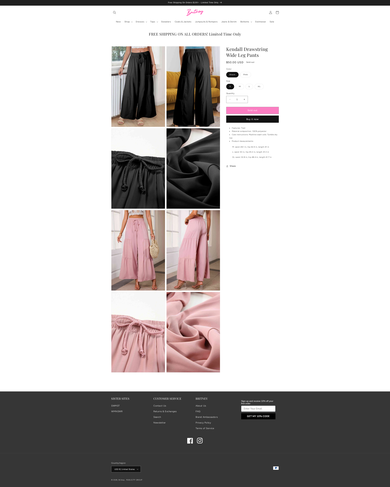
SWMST (115, 405)
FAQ (198, 411)
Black (234, 75)
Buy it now (252, 119)
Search (157, 417)
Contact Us (159, 405)
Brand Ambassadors (207, 417)
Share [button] (233, 166)
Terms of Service (205, 428)
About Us (201, 405)
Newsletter (159, 422)
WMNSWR (117, 411)
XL (261, 87)
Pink (247, 75)
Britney (122, 480)
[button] (114, 12)
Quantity (230, 93)
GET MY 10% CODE (258, 416)
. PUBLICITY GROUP (133, 480)
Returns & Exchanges (165, 411)
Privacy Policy (203, 422)
